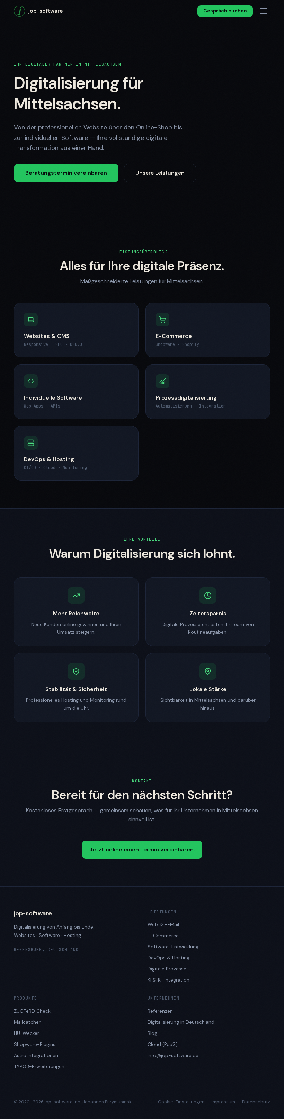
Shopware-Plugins (34, 1044)
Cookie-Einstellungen (181, 1102)
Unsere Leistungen (160, 173)
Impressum (223, 1102)
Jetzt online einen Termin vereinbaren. (142, 849)
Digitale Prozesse (167, 969)
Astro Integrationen (36, 1055)
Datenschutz (256, 1102)
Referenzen (160, 1011)
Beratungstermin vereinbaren (66, 173)
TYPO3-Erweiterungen (39, 1066)
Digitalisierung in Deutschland (181, 1022)
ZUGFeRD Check (32, 1011)
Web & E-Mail (163, 924)
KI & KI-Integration (168, 980)
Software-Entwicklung (173, 946)
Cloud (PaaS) (163, 1044)
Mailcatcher (27, 1022)
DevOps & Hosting (168, 958)
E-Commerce (163, 935)
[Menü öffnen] (263, 11)
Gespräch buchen (225, 11)
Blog (152, 1033)
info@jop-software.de (173, 1055)
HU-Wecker (26, 1033)
